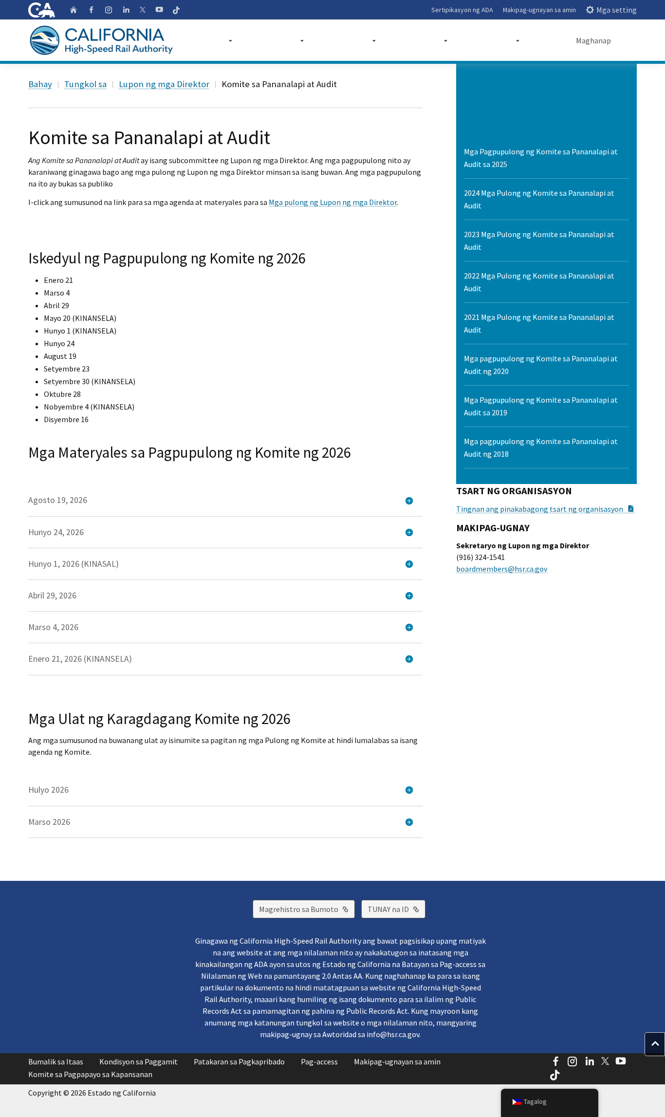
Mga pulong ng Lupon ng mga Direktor (333, 202)
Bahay (40, 84)
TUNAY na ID (396, 909)
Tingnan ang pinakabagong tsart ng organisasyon (545, 509)
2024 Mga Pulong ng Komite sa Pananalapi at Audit (539, 199)
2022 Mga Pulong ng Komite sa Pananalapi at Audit (539, 282)
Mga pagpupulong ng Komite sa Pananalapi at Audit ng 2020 (541, 365)
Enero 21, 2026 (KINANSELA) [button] (80, 658)
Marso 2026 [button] (49, 822)
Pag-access (319, 1061)
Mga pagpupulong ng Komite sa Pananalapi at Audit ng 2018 (541, 447)
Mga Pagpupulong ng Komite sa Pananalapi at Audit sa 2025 (541, 158)
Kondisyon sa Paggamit (138, 1061)
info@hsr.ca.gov (393, 1034)
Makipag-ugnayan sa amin (539, 9)
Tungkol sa (85, 84)
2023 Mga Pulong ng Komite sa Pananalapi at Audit (539, 240)
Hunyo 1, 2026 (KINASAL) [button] (73, 563)
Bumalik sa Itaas (55, 1061)
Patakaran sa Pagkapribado (239, 1061)
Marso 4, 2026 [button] (53, 627)
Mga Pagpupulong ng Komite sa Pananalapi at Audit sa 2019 (541, 406)
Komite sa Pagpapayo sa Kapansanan (90, 1074)
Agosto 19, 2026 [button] (57, 500)
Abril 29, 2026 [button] (52, 595)
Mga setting (616, 10)
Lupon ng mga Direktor (164, 84)
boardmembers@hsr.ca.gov (501, 569)
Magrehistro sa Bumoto (307, 909)
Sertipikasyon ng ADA (462, 9)
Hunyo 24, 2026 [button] (56, 532)
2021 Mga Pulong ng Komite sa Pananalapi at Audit (539, 323)
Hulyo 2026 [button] (48, 789)
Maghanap (593, 40)
